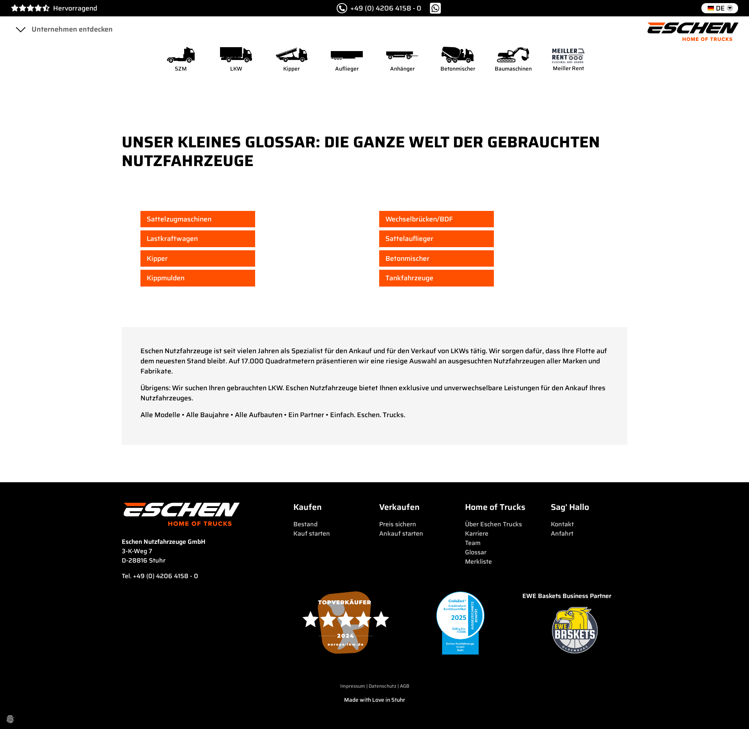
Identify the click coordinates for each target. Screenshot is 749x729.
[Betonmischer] (458, 55)
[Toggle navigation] (20, 29)
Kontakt (562, 524)
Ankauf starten (401, 533)
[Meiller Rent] (568, 55)
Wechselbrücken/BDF (419, 219)
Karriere (476, 533)
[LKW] (236, 54)
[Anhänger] (402, 55)
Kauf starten (311, 533)
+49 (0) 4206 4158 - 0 (385, 8)
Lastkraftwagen (172, 238)
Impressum (352, 686)
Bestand (305, 524)
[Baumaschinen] (513, 54)
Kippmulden (166, 277)
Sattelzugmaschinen (179, 219)
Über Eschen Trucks (493, 524)
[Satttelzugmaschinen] (181, 55)
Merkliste (478, 561)
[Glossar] (693, 29)
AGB (404, 686)
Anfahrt (562, 533)
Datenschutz (383, 686)
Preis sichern (397, 524)
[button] (719, 8)
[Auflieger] (347, 55)
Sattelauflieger (409, 238)
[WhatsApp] (435, 8)
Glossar (475, 552)
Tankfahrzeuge (409, 277)
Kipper (157, 258)
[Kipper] (291, 55)
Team (473, 543)
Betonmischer (407, 258)
